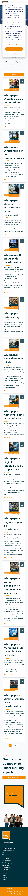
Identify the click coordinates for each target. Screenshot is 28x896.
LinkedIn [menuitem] (4, 875)
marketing (15, 894)
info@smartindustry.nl (8, 842)
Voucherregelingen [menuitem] (7, 863)
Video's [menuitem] (4, 855)
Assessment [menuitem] (5, 865)
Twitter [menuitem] (4, 880)
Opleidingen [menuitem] (6, 867)
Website (8, 894)
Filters (14, 74)
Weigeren (14, 53)
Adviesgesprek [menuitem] (6, 860)
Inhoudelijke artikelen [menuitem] (8, 848)
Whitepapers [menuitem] (6, 853)
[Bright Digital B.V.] (20, 894)
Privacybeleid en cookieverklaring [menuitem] (14, 891)
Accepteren (14, 49)
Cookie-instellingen (14, 44)
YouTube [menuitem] (4, 877)
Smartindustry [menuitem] (15, 889)
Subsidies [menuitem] (5, 869)
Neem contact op (13, 777)
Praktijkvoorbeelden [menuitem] (8, 850)
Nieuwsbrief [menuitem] (5, 882)
